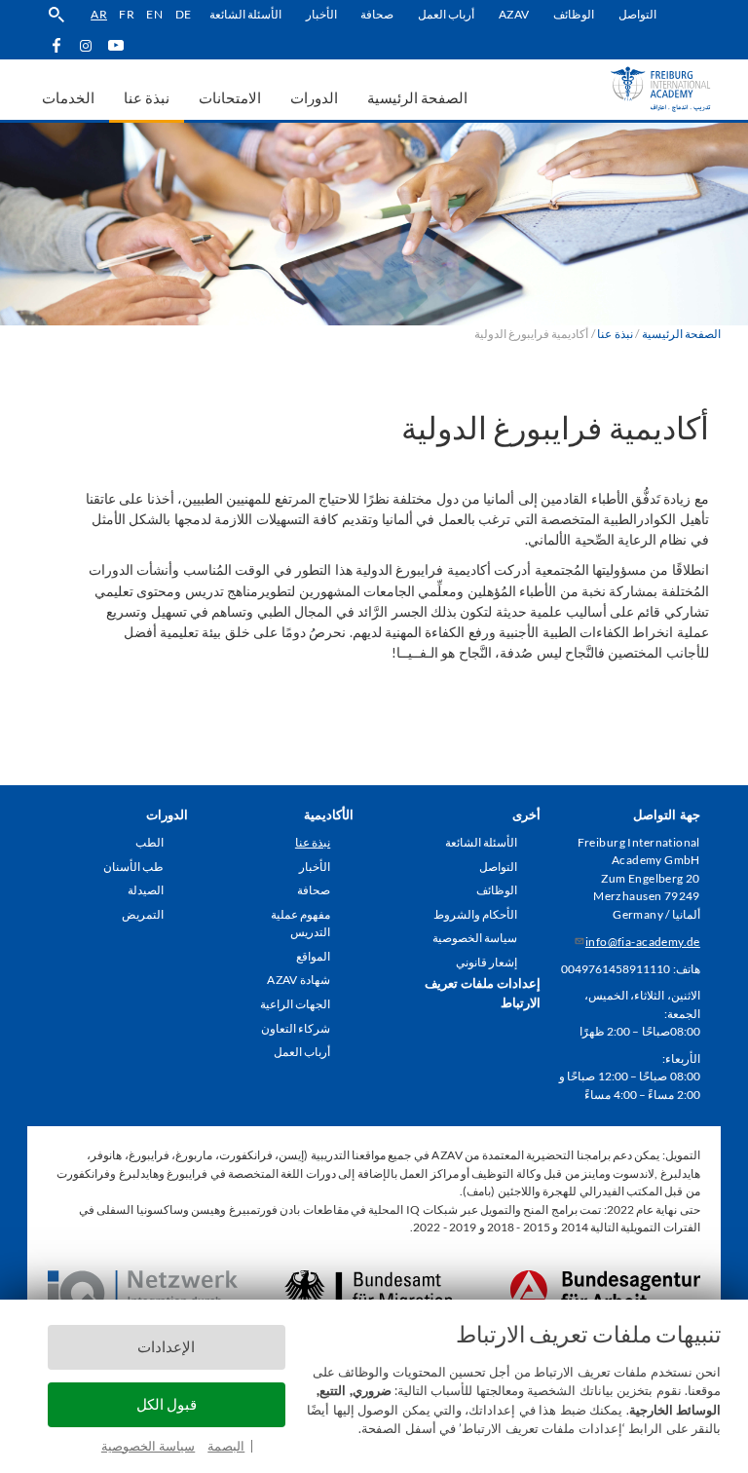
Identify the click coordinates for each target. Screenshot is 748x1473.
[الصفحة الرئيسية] (633, 89)
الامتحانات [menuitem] (230, 97)
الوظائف (573, 14)
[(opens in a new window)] (605, 1278)
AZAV (514, 14)
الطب (149, 842)
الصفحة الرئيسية (681, 333)
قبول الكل (166, 1404)
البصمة (225, 1446)
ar (99, 14)
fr (126, 14)
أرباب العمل (446, 14)
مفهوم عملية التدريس (300, 923)
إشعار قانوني (486, 962)
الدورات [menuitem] (314, 97)
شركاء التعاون (295, 1028)
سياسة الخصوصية (148, 1446)
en (154, 14)
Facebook (56, 45)
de (183, 14)
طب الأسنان (133, 866)
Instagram (86, 46)
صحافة (376, 14)
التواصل (637, 14)
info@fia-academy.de (642, 941)
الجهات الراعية (295, 1004)
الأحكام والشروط (475, 914)
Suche (56, 15)
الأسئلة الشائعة (245, 14)
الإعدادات (166, 1347)
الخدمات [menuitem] (68, 97)
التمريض (143, 914)
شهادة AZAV (298, 979)
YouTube (116, 45)
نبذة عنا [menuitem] (146, 97)
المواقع (313, 956)
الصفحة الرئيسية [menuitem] (417, 97)
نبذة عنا (312, 842)
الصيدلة (146, 890)
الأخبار (321, 14)
